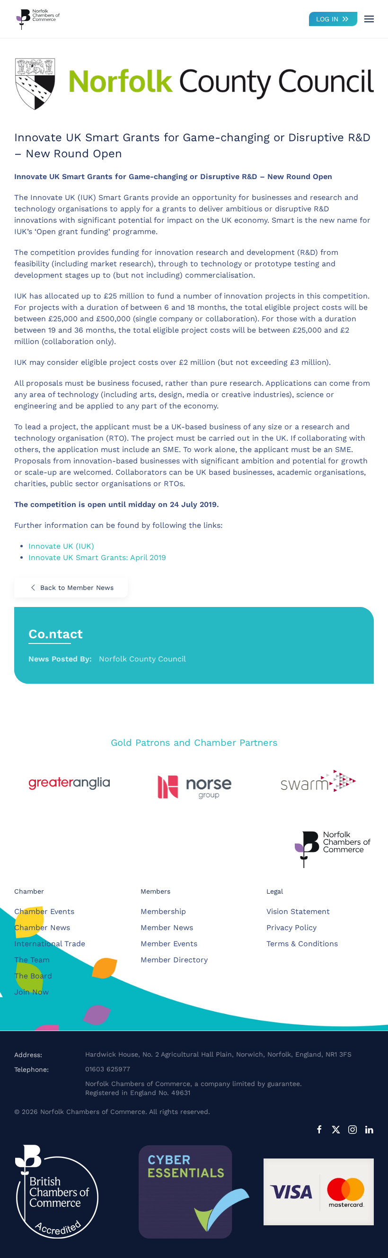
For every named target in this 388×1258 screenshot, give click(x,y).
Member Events (169, 943)
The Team (32, 959)
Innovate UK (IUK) (61, 546)
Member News (167, 927)
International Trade (49, 943)
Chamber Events (44, 911)
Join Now (31, 991)
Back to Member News (77, 587)
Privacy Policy (291, 927)
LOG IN (327, 19)
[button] (369, 19)
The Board (33, 975)
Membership (163, 911)
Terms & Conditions (302, 943)
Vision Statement (298, 911)
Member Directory (174, 959)
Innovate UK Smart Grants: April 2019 (97, 557)
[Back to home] (38, 19)
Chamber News (42, 927)
